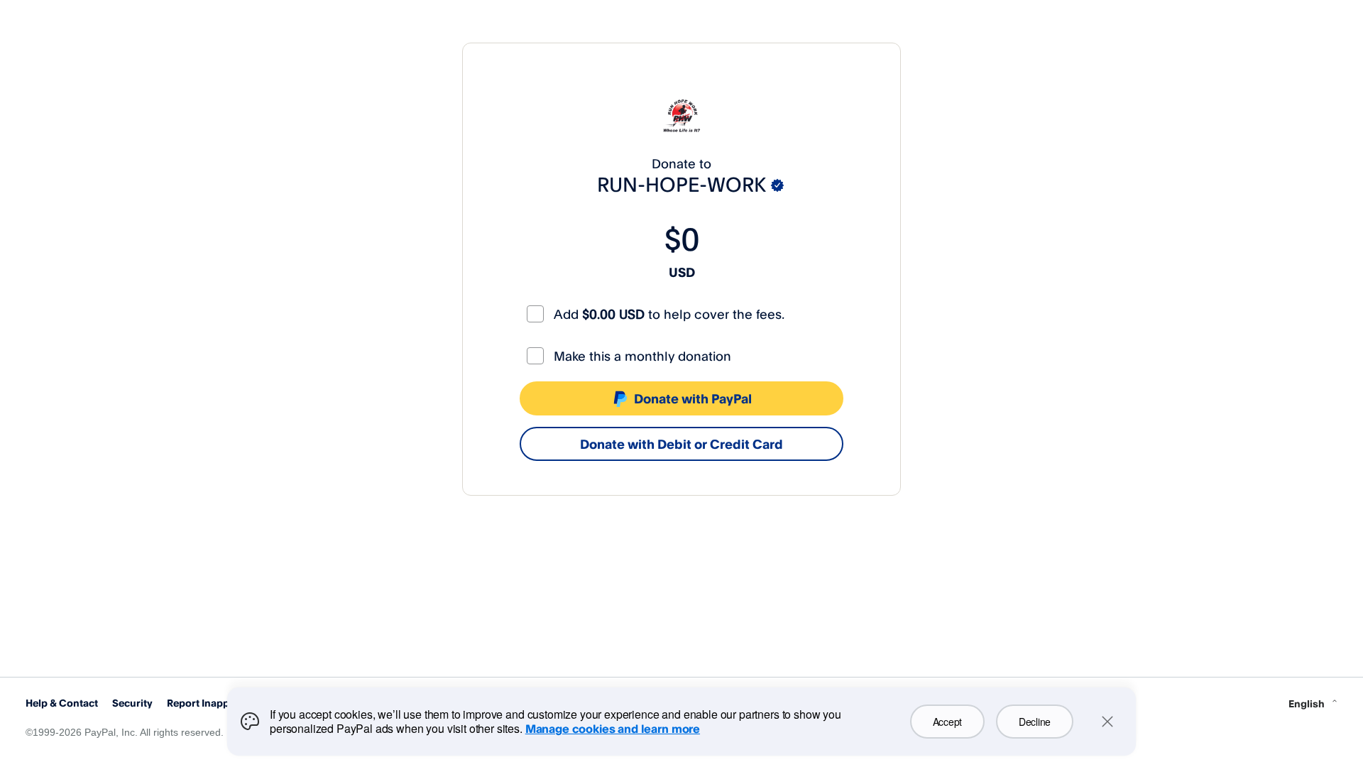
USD (682, 272)
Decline (1035, 721)
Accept (947, 721)
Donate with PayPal (693, 398)
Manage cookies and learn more (612, 729)
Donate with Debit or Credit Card (681, 444)
